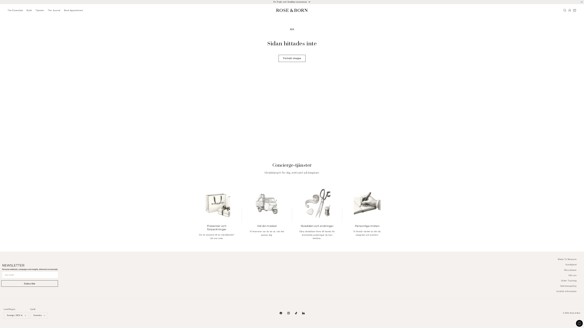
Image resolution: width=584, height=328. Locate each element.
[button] (29, 10)
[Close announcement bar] (581, 2)
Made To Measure (567, 259)
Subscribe (29, 283)
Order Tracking (569, 280)
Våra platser (570, 270)
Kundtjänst (571, 264)
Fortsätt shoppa (292, 58)
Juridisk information (566, 291)
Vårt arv (572, 275)
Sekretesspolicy (568, 286)
